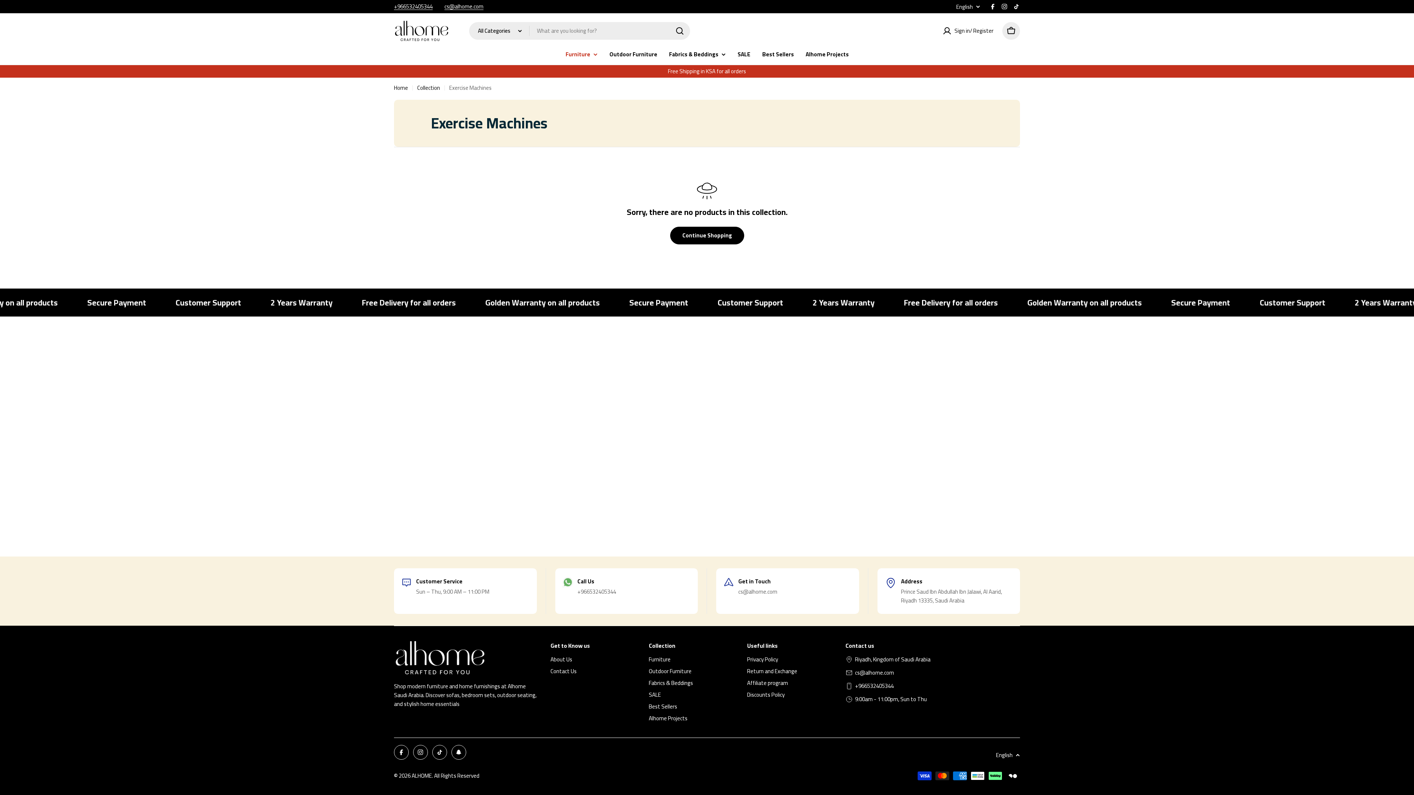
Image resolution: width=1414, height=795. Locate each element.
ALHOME (422, 775)
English (964, 7)
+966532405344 (413, 6)
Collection (428, 88)
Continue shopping (707, 235)
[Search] (679, 30)
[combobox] (579, 31)
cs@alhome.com (463, 6)
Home (401, 88)
